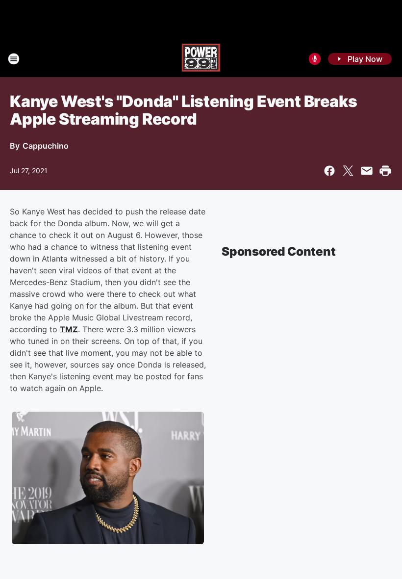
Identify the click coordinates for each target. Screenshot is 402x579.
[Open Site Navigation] (14, 59)
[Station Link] (201, 59)
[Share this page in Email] (367, 171)
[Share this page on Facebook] (329, 171)
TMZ (69, 329)
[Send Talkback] (315, 59)
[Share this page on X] (348, 171)
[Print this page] (385, 171)
